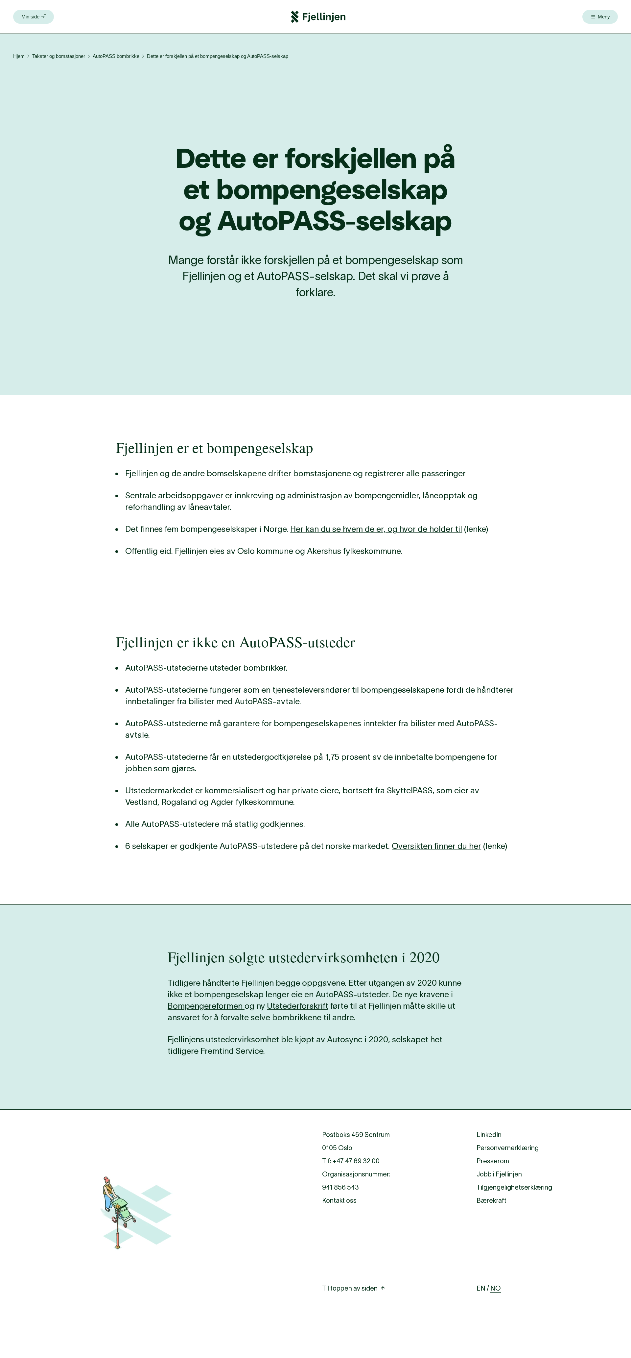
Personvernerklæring (508, 1147)
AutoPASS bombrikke (116, 56)
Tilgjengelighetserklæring (514, 1187)
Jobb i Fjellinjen (499, 1174)
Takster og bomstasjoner (58, 56)
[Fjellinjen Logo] (318, 17)
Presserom (493, 1161)
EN (481, 1288)
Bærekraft (491, 1200)
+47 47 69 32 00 (356, 1161)
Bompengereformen (206, 1005)
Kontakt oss (339, 1200)
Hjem (19, 56)
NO (495, 1288)
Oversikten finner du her (436, 846)
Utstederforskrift (297, 1005)
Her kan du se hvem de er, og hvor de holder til (376, 528)
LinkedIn (489, 1134)
